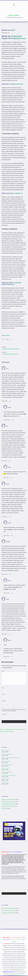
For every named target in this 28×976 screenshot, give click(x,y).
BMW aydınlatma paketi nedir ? (7, 764)
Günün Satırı (14, 15)
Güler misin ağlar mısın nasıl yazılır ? (8, 799)
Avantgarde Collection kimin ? (7, 754)
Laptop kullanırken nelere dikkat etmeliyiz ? (9, 775)
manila (7, 339)
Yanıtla (10, 401)
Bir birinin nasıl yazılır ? (6, 779)
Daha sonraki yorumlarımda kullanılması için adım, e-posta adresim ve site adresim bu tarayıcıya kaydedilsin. (13, 710)
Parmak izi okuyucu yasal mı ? (10, 354)
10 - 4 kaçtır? (4, 714)
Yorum (3, 671)
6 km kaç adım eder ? (5, 782)
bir (3, 339)
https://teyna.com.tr (4, 731)
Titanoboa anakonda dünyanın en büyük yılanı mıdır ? (11, 757)
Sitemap (11, 731)
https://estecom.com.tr (20, 729)
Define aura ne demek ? (6, 750)
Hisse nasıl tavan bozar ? (6, 761)
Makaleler (7, 335)
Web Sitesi (3, 700)
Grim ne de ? (4, 808)
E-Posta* (3, 694)
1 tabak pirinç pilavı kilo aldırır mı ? (8, 803)
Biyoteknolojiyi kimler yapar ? (7, 771)
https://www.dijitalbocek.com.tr (7, 729)
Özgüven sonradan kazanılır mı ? (11, 348)
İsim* (3, 687)
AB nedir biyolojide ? (5, 768)
